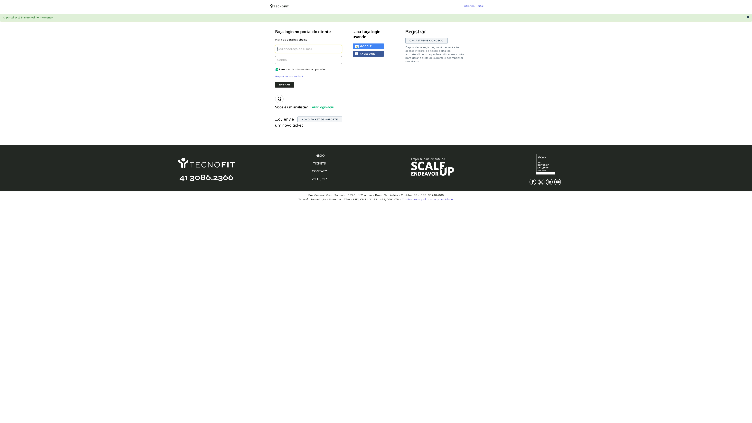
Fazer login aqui (322, 107)
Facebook (367, 53)
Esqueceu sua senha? (289, 76)
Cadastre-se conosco (426, 40)
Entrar (284, 84)
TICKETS (319, 163)
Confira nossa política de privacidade (427, 199)
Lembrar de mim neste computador (302, 69)
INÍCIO (320, 156)
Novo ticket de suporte (320, 119)
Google (366, 46)
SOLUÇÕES (319, 179)
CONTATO (319, 171)
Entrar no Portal (473, 6)
